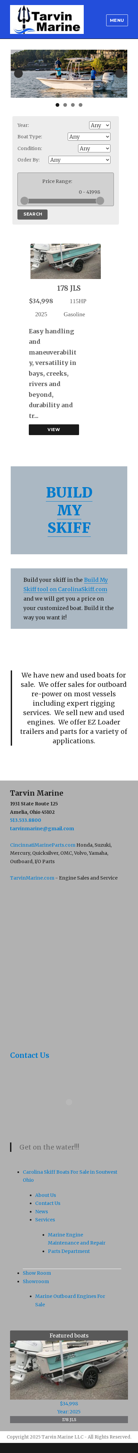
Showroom (36, 1281)
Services (45, 1220)
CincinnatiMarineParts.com (42, 845)
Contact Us (29, 1055)
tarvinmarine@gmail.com (42, 829)
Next (119, 73)
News (41, 1212)
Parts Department (69, 1251)
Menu (117, 20)
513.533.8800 (25, 820)
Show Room (37, 1273)
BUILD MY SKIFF (69, 510)
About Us (45, 1195)
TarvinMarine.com (32, 878)
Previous (18, 73)
